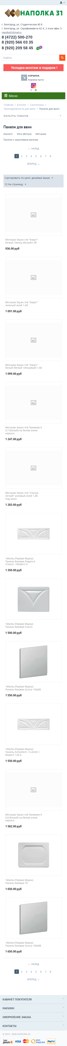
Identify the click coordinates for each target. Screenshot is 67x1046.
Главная (8, 104)
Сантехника (37, 104)
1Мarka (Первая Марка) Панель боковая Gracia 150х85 (23, 688)
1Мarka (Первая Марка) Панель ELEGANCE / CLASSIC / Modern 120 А (22, 752)
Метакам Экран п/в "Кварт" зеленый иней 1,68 (21, 304)
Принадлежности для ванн (20, 108)
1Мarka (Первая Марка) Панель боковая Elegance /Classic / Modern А (20, 561)
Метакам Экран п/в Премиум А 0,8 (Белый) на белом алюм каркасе (23, 817)
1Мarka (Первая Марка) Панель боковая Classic (19, 625)
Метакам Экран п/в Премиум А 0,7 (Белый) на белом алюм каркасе (23, 430)
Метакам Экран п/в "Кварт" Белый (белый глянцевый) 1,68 (23, 366)
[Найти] (62, 58)
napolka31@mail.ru (11, 32)
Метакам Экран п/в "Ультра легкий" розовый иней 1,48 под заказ (21, 496)
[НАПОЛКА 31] (33, 12)
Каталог (21, 104)
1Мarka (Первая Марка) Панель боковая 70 (19, 882)
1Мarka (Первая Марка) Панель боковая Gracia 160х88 (23, 944)
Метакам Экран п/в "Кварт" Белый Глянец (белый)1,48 (21, 241)
